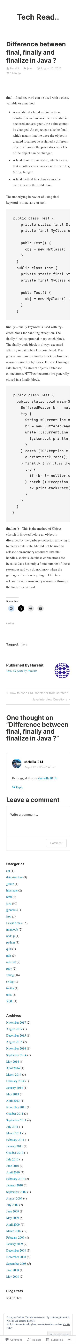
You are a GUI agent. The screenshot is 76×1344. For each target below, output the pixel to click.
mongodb (12, 929)
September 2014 (16, 1055)
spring (10, 975)
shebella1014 (33, 761)
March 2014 (13, 1074)
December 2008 (16, 1250)
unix (9, 994)
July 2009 (12, 1205)
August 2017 (14, 1029)
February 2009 (15, 1237)
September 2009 (16, 1192)
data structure (14, 877)
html (9, 897)
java (30, 68)
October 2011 (14, 1113)
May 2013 (12, 1094)
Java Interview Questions (49, 700)
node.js (10, 936)
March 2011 (13, 1133)
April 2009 (13, 1224)
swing (10, 981)
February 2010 (15, 1179)
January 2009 (14, 1244)
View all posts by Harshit (21, 671)
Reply (19, 787)
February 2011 (15, 1139)
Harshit (14, 68)
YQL (9, 1001)
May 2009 (12, 1218)
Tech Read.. (38, 16)
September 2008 (16, 1263)
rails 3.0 (11, 962)
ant (8, 871)
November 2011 (16, 1107)
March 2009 (13, 1231)
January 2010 (14, 1185)
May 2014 (12, 1061)
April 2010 (13, 1172)
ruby (9, 968)
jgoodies (11, 910)
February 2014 (15, 1081)
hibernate (12, 890)
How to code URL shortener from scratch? (36, 693)
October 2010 (14, 1152)
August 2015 (14, 1042)
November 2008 (16, 1257)
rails (8, 955)
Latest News (14, 923)
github (10, 884)
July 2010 (12, 1159)
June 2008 (12, 1270)
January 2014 (14, 1087)
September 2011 (16, 1120)
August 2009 (14, 1198)
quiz (8, 949)
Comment (56, 843)
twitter (10, 988)
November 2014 (16, 1048)
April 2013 (13, 1100)
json (8, 916)
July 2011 (12, 1127)
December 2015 (16, 1035)
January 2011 (14, 1146)
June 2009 (12, 1211)
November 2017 (16, 1022)
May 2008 (12, 1276)
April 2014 (13, 1068)
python (10, 942)
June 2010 (12, 1166)
